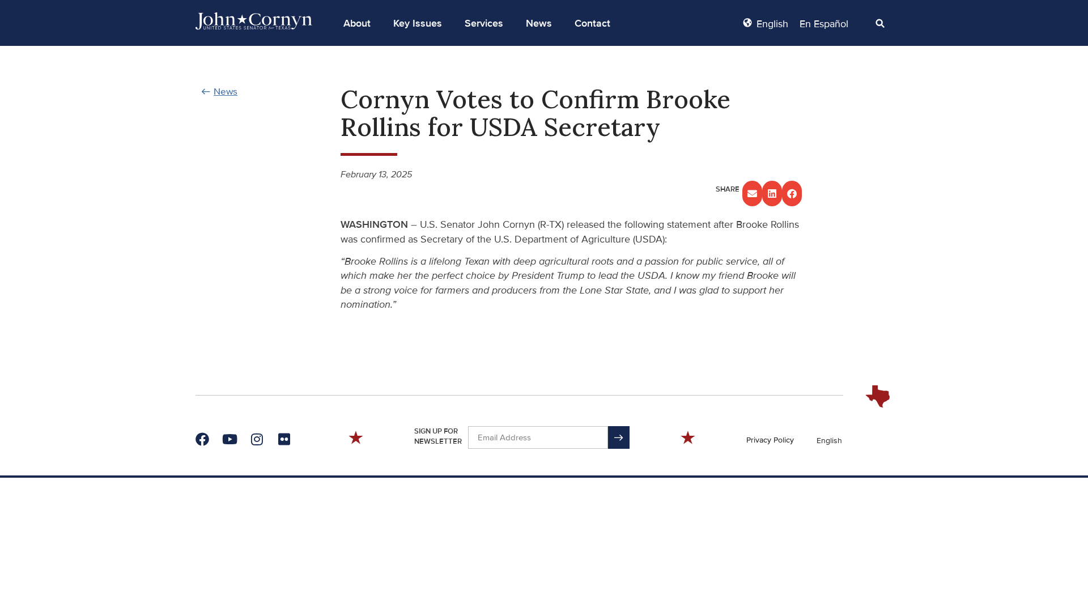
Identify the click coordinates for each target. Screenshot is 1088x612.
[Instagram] (256, 439)
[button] (357, 23)
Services (484, 23)
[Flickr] (284, 439)
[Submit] (619, 437)
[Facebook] (202, 439)
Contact (592, 23)
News (539, 23)
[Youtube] (229, 439)
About (357, 23)
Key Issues (417, 23)
